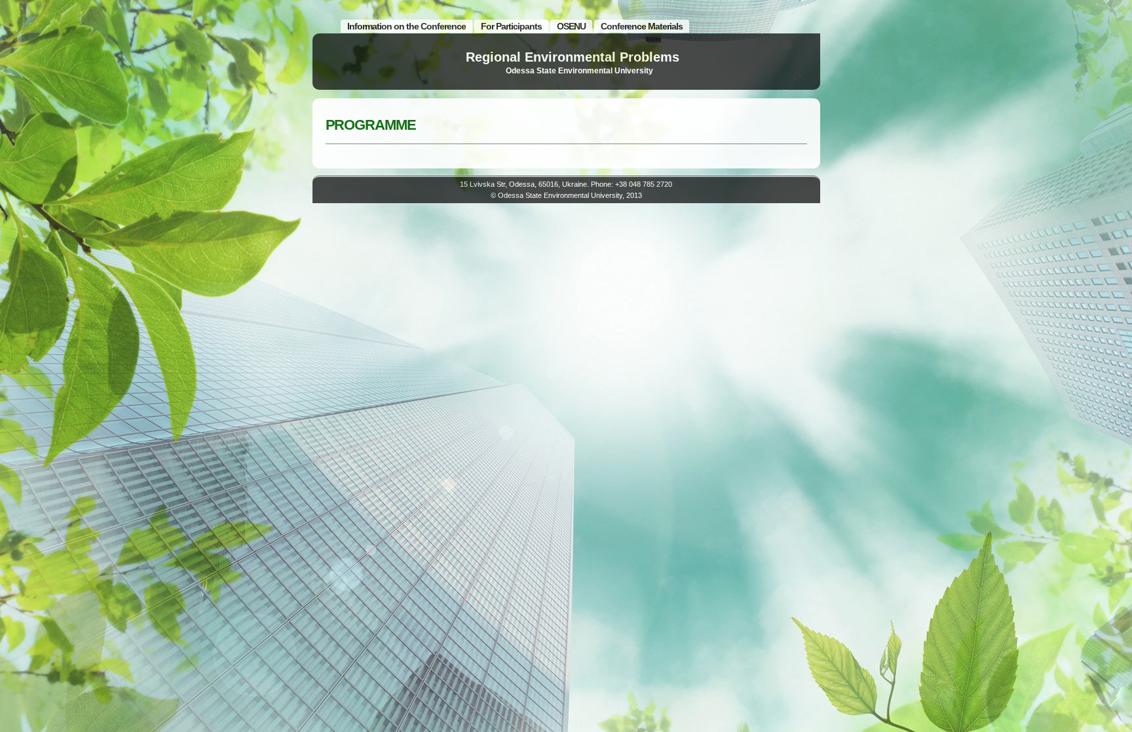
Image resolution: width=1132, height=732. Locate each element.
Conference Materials (642, 26)
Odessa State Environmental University (579, 70)
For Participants (511, 26)
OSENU (571, 26)
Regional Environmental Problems (572, 57)
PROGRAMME (371, 125)
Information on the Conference (406, 26)
